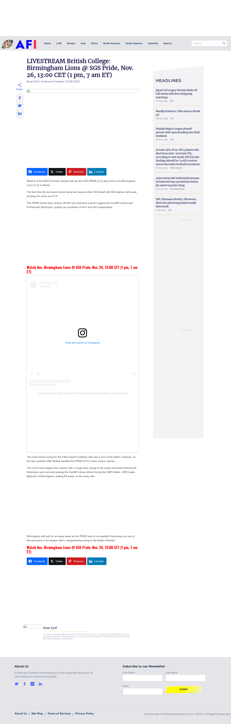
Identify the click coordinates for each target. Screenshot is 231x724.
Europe (71, 43)
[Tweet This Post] (20, 105)
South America (133, 43)
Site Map (37, 713)
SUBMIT (183, 689)
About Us (20, 713)
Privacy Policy (84, 713)
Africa (94, 43)
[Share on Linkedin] (20, 114)
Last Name (171, 672)
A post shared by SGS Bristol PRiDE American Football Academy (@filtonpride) (82, 393)
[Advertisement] (82, 237)
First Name (129, 672)
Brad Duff (33, 81)
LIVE (59, 43)
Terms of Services (59, 713)
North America (111, 43)
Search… (168, 43)
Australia (153, 43)
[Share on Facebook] (20, 97)
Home (47, 43)
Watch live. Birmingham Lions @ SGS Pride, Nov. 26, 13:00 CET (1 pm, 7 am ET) (82, 269)
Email (126, 685)
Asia (83, 43)
